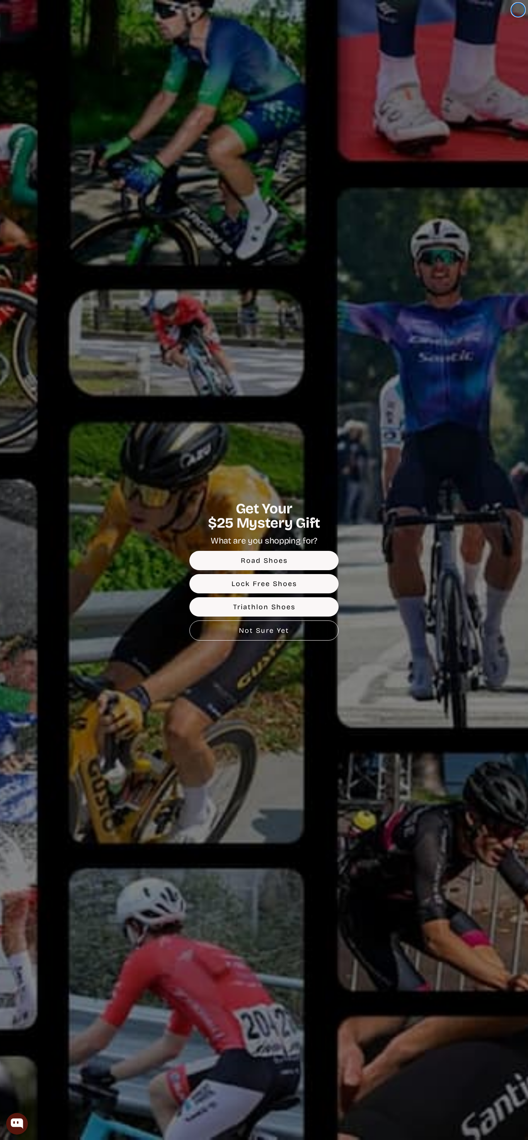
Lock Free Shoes (264, 583)
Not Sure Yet (264, 630)
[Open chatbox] (17, 1124)
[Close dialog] (518, 10)
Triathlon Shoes (264, 607)
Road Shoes (264, 560)
